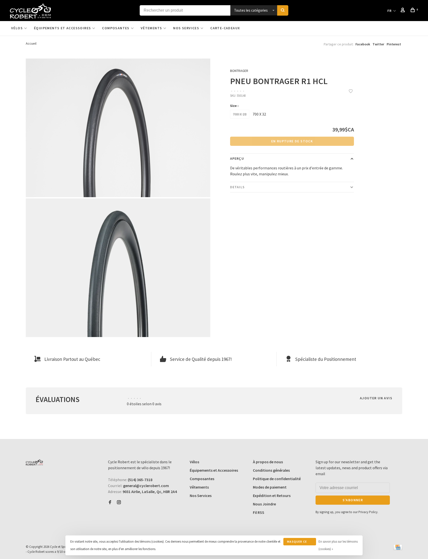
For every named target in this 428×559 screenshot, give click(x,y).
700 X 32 (259, 114)
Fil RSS (258, 512)
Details (237, 187)
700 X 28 (239, 114)
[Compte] (403, 10)
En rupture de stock (292, 141)
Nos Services (186, 28)
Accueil (31, 43)
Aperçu (237, 158)
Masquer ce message (297, 542)
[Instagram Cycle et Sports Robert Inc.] (119, 502)
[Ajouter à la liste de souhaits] (351, 91)
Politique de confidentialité (277, 478)
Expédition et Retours (272, 495)
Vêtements (151, 28)
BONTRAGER (239, 70)
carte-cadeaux (225, 28)
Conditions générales (271, 470)
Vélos (17, 28)
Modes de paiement (270, 487)
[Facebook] (110, 502)
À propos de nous (268, 461)
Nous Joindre (264, 503)
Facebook (362, 44)
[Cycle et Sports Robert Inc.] (34, 462)
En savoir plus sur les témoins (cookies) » (338, 545)
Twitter (378, 44)
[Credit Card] (397, 548)
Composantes (115, 28)
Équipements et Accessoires (62, 28)
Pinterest (394, 44)
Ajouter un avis (376, 398)
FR (389, 10)
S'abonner (353, 500)
